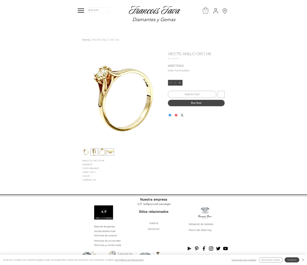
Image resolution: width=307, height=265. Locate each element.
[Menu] (81, 10)
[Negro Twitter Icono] (218, 248)
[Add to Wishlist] (221, 94)
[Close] (303, 259)
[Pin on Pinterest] (176, 115)
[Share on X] (182, 115)
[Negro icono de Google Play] (189, 248)
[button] (205, 10)
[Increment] (180, 83)
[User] (215, 11)
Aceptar (292, 259)
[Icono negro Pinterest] (197, 248)
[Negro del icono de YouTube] (225, 248)
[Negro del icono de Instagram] (211, 248)
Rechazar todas (271, 259)
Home (86, 40)
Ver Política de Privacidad (129, 259)
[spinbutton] (175, 83)
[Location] (224, 11)
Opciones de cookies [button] (244, 259)
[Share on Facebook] (170, 115)
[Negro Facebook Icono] (204, 248)
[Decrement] (170, 83)
